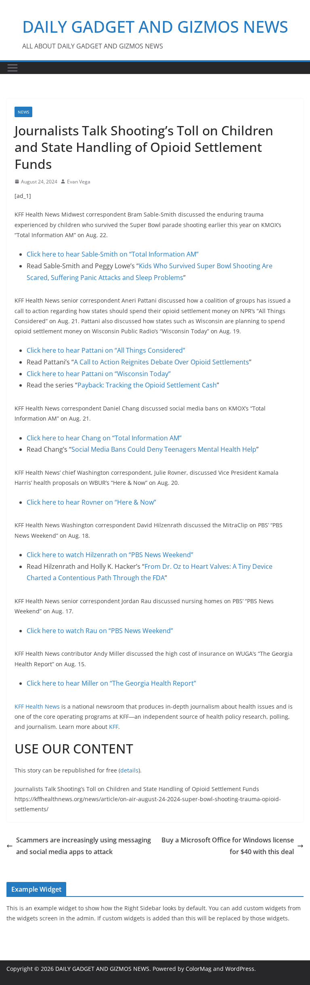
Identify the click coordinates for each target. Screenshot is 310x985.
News (23, 112)
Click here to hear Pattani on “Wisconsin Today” (99, 373)
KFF (113, 726)
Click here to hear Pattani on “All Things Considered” (106, 350)
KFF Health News (37, 706)
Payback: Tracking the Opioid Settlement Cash (147, 385)
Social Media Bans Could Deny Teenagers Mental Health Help (163, 449)
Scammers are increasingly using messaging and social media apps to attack (83, 846)
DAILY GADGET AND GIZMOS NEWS (155, 26)
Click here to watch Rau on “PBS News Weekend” (100, 630)
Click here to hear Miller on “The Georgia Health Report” (111, 683)
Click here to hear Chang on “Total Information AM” (104, 438)
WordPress (239, 968)
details (129, 770)
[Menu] (12, 68)
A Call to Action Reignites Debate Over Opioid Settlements (161, 362)
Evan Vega (78, 181)
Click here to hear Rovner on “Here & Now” (91, 502)
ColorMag (199, 968)
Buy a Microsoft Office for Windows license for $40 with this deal (227, 846)
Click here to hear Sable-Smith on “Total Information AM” (113, 254)
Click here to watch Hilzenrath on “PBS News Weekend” (110, 554)
